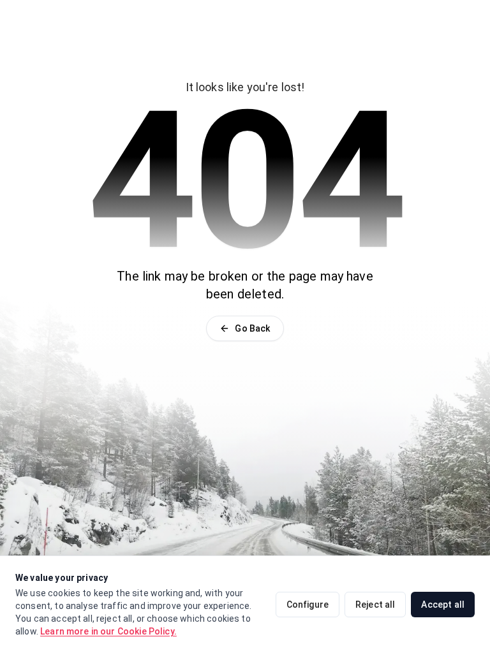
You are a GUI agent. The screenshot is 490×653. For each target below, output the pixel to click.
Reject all (375, 604)
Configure (307, 604)
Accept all (442, 604)
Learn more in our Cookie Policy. (108, 631)
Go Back (252, 328)
